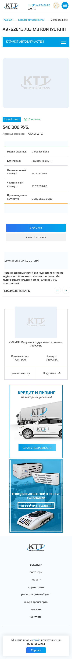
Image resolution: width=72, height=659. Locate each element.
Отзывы (36, 609)
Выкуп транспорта (36, 602)
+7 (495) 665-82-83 (39, 7)
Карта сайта (36, 587)
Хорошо (36, 650)
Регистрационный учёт (36, 594)
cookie (36, 640)
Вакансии (36, 564)
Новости (36, 579)
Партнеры (36, 572)
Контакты (36, 617)
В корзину (36, 227)
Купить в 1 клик (36, 237)
